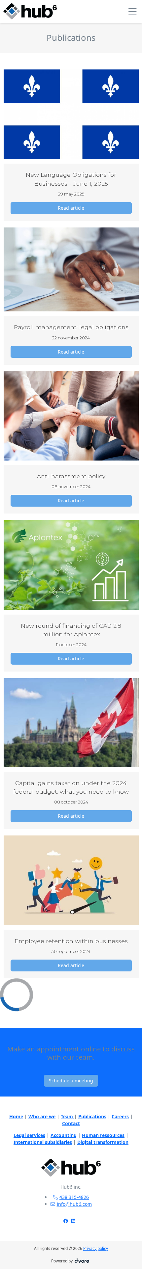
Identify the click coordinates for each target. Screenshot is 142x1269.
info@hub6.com (74, 1204)
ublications (93, 1116)
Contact (71, 1123)
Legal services (29, 1135)
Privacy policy (95, 1248)
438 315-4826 (74, 1197)
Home (16, 1116)
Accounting (64, 1135)
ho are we (44, 1116)
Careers (120, 1116)
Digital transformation (102, 1142)
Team (67, 1116)
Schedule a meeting (71, 1080)
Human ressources (103, 1135)
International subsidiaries (43, 1142)
